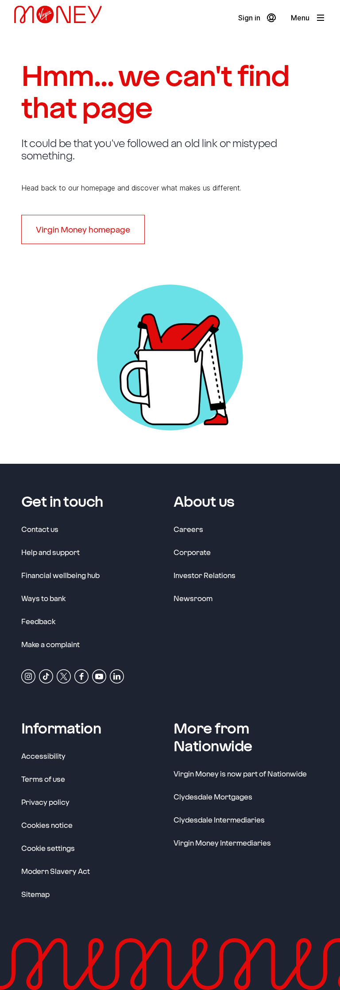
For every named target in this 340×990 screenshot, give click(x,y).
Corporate (192, 551)
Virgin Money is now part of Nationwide (240, 773)
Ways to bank (43, 598)
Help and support (50, 552)
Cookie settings (48, 848)
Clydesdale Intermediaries (219, 819)
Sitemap (35, 894)
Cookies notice (47, 825)
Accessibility (43, 756)
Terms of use (43, 779)
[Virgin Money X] (64, 676)
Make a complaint (50, 644)
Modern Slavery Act (55, 870)
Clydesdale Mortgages (213, 796)
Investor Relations (205, 575)
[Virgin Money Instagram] (28, 676)
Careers (188, 528)
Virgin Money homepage (83, 229)
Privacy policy (45, 802)
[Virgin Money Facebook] (81, 676)
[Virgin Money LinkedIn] (117, 676)
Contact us (39, 529)
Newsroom (193, 598)
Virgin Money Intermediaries (222, 843)
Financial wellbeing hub (60, 575)
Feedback (38, 621)
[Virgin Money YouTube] (99, 676)
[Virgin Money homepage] (61, 18)
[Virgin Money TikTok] (46, 676)
